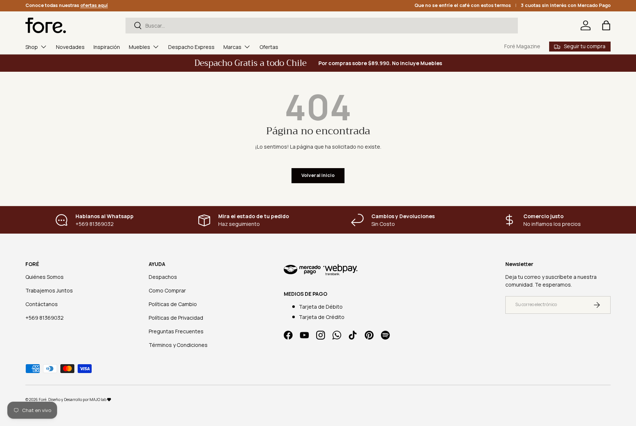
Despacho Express (191, 46)
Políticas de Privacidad (176, 317)
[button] (606, 25)
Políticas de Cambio (173, 304)
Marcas (232, 46)
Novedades (70, 46)
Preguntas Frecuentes (176, 331)
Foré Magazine (522, 46)
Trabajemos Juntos (49, 290)
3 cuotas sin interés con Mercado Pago (566, 5)
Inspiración (106, 46)
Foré (42, 399)
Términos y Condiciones (178, 344)
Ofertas (268, 46)
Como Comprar (167, 290)
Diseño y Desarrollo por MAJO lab (77, 399)
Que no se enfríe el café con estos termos (462, 5)
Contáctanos (41, 304)
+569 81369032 (44, 317)
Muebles (139, 46)
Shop (31, 46)
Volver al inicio (318, 175)
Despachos (163, 276)
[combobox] (322, 25)
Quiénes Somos (44, 276)
